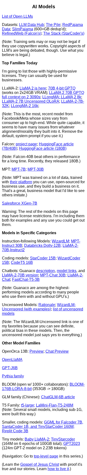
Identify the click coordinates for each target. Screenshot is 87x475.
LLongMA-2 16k (24, 106)
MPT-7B (19, 169)
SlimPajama (22, 29)
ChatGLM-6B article (58, 397)
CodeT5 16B (22, 262)
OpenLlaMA (12, 360)
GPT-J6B (10, 368)
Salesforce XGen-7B (19, 203)
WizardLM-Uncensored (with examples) (39, 307)
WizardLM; (61, 241)
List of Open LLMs (17, 16)
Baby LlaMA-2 (37, 439)
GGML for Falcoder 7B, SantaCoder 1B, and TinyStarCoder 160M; (42, 424)
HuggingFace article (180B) (42, 148)
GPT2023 (71, 444)
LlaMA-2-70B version (20, 275)
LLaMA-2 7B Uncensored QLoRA (30, 101)
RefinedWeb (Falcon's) (21, 33)
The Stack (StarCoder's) (63, 33)
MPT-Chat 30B (52, 275)
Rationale (46, 305)
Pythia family (13, 376)
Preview (36, 351)
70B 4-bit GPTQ (61, 88)
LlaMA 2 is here (33, 88)
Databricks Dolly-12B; (43, 245)
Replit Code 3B (15, 431)
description (45, 271)
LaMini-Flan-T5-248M (54, 405)
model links (66, 271)
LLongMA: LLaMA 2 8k (61, 97)
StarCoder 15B (43, 258)
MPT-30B (36, 169)
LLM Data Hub (31, 25)
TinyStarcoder (63, 439)
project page (26, 144)
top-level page (46, 456)
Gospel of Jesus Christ (39, 464)
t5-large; (28, 405)
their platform (21, 182)
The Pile (53, 25)
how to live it (58, 469)
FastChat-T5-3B (26, 279)
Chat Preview (57, 351)
